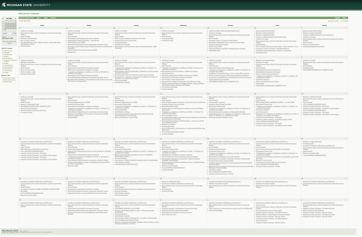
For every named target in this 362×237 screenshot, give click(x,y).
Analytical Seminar (262, 79)
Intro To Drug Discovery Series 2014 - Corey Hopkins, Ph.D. (277, 46)
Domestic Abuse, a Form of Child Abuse (223, 40)
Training (6, 72)
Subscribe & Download (9, 41)
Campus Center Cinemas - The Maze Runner (272, 212)
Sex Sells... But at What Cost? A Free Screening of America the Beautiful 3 (90, 47)
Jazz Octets (260, 83)
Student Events (8, 70)
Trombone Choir (26, 112)
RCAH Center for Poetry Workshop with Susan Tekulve (134, 75)
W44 (3, 21)
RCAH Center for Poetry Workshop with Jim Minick (180, 156)
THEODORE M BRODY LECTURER (127, 208)
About (21, 231)
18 (8, 26)
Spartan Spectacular (28, 74)
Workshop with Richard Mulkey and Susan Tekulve (180, 75)
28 (8, 21)
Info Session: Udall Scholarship (173, 79)
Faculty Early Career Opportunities (221, 161)
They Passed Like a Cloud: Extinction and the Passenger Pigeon (41, 33)
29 (10, 21)
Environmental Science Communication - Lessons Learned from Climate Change (183, 121)
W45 (3, 23)
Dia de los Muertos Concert (218, 44)
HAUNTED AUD (167, 40)
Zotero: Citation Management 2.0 (267, 74)
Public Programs (8, 67)
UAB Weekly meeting (122, 44)
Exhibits (6, 63)
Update (9, 43)
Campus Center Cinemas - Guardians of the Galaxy (274, 119)
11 (8, 25)
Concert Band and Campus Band (126, 220)
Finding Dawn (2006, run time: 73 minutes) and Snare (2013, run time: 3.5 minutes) (89, 163)
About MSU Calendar (9, 78)
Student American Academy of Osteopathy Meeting (227, 112)
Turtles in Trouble (27, 31)
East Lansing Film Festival (265, 31)
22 (15, 26)
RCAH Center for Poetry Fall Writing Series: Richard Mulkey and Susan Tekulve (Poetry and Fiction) (183, 84)
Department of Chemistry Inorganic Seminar (83, 38)
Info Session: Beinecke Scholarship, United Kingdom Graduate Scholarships (181, 159)
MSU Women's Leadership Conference (34, 149)
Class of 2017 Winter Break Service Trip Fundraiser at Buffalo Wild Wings (89, 152)
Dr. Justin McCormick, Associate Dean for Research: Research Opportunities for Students (184, 118)
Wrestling (24, 191)
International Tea (168, 73)
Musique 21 (72, 52)
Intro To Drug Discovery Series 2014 (269, 210)
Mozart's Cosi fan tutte (170, 166)
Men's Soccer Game (28, 40)
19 (10, 26)
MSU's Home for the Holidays (313, 210)
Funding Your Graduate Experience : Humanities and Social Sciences (277, 157)
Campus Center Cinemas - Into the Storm (270, 216)
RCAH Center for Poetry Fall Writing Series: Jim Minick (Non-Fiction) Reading (183, 163)
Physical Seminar (121, 42)
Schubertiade (72, 117)
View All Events (8, 51)
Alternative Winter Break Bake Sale (221, 68)
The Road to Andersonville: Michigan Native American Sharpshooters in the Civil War (134, 114)
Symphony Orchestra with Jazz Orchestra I (271, 162)
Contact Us (25, 231)
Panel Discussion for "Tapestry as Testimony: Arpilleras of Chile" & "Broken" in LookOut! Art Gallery (229, 114)
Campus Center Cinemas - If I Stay (221, 174)
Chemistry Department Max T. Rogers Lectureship (226, 42)
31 (13, 21)
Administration (8, 54)
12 (10, 25)
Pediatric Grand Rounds (217, 149)
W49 (3, 29)
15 (15, 25)
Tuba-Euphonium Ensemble (219, 79)
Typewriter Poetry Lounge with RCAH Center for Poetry (87, 193)
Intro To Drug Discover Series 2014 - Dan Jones (273, 149)
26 (5, 21)
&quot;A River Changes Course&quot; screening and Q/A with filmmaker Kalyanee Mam (231, 167)
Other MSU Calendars (10, 80)
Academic (7, 52)
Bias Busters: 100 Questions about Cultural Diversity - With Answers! (136, 47)
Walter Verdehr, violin (28, 72)
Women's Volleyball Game (265, 33)
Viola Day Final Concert (29, 108)
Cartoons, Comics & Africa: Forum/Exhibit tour (272, 48)
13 (12, 25)
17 (7, 26)
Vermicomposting (168, 126)
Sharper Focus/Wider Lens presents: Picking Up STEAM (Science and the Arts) (88, 114)
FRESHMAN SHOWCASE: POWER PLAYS (224, 81)
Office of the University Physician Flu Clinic (130, 38)
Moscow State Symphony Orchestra (33, 110)
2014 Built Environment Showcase (268, 70)
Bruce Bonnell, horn (169, 214)
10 (7, 25)
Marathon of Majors (169, 124)
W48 (3, 28)
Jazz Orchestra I (261, 220)
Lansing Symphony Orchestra (313, 46)
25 (8, 28)
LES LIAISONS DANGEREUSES (267, 121)
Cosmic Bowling (167, 38)
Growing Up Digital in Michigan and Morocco (36, 141)
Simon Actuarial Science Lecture (267, 81)
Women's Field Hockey (29, 38)
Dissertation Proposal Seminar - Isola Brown (83, 40)
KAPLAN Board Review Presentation (175, 210)
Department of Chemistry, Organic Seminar (177, 155)
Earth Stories (25, 36)
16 (5, 26)
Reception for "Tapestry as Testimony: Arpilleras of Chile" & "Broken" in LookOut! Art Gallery (136, 77)
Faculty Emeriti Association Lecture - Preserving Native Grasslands (134, 211)
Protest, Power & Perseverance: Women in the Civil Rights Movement (182, 109)
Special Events (8, 69)
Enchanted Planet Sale (76, 104)
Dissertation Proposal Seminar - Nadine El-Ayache (180, 71)
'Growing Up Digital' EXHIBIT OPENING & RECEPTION (40, 189)
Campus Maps (8, 81)
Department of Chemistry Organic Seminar (83, 75)
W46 (3, 25)
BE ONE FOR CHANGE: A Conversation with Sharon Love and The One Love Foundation (90, 80)
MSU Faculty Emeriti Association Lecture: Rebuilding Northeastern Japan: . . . (134, 155)
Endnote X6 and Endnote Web (125, 40)
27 (7, 21)
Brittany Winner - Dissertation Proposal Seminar (273, 214)
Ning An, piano (73, 166)
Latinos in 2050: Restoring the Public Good (224, 31)
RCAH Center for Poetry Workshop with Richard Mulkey (229, 75)
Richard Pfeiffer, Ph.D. (169, 115)
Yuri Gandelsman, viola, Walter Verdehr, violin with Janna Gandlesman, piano (41, 43)
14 (13, 25)
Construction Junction (217, 102)
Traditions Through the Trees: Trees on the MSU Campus (229, 73)
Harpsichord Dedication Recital (173, 132)
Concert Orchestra (121, 195)
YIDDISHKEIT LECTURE (76, 42)
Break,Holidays (8, 58)
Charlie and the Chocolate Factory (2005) (82, 50)
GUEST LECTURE (215, 46)
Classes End (260, 205)
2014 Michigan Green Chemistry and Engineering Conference (184, 102)
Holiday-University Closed (218, 183)
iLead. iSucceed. (262, 112)
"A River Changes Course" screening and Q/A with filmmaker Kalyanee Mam (230, 163)
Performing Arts (8, 65)
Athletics (6, 56)
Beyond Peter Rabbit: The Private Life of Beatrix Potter (181, 81)
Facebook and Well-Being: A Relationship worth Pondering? (230, 77)
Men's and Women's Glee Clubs (126, 117)
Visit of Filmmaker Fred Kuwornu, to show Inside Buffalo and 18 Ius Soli (183, 129)
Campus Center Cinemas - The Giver (269, 117)
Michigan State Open (28, 62)
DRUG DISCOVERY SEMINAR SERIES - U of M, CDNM (275, 102)
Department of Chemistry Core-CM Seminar (224, 156)
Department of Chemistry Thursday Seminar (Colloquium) (229, 159)
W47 (3, 26)
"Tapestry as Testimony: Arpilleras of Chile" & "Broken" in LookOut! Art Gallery (88, 72)
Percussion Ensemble (170, 87)
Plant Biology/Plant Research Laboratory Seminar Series (88, 44)
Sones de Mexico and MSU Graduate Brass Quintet (227, 48)
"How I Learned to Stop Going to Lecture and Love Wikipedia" (231, 208)
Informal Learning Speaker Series (221, 117)
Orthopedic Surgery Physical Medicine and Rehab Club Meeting (87, 213)
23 (5, 28)
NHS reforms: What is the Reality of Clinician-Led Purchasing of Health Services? (136, 72)
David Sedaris (26, 46)
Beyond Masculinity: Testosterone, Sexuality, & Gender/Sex (136, 218)
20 (12, 26)
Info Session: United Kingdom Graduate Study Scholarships (136, 160)
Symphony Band (215, 170)
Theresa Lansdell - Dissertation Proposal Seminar (179, 208)
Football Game (308, 68)
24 (7, 28)
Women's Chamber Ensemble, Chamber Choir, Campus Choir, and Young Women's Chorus (137, 222)
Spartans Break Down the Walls (79, 102)
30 (12, 21)
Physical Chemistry (216, 210)
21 (13, 26)
